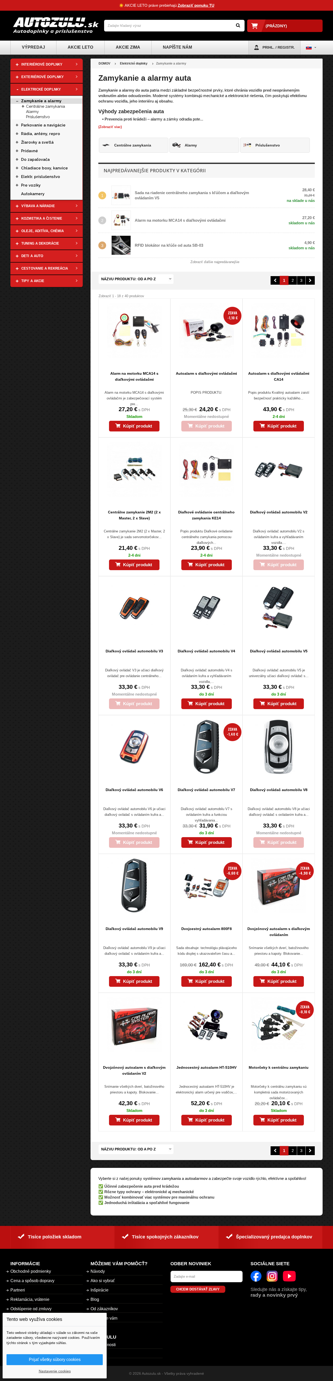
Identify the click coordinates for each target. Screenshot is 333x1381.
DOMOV (104, 63)
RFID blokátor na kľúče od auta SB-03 (169, 245)
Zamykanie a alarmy (41, 101)
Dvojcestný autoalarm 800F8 (206, 929)
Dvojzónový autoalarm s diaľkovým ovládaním (278, 932)
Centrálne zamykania (45, 106)
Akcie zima (128, 47)
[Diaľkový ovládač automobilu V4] (206, 608)
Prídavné (29, 151)
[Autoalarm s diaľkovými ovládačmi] (206, 330)
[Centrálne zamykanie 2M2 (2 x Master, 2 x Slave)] (134, 469)
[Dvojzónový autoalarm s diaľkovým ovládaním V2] (134, 1024)
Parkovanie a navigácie (44, 125)
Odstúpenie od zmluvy (31, 1309)
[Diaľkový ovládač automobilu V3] (134, 608)
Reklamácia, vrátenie (29, 1299)
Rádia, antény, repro (40, 133)
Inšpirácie (99, 1290)
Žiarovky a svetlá (37, 142)
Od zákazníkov (104, 1309)
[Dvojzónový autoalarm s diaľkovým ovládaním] (278, 885)
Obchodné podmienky (30, 1271)
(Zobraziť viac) (110, 127)
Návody (98, 1271)
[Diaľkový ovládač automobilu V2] (278, 469)
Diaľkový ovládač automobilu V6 (134, 790)
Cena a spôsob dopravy (32, 1280)
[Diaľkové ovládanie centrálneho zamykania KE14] (206, 469)
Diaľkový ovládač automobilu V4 (206, 651)
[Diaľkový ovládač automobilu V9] (134, 885)
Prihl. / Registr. (278, 47)
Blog (95, 1299)
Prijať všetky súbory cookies (55, 1359)
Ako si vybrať (103, 1280)
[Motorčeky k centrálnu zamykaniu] (278, 1024)
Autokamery (32, 194)
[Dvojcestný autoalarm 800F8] (206, 885)
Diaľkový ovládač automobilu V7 (206, 790)
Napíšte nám (177, 47)
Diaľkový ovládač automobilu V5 (279, 651)
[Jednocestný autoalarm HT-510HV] (206, 1024)
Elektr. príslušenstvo (40, 176)
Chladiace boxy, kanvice (44, 168)
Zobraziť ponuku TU (196, 5)
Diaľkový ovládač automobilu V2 (279, 512)
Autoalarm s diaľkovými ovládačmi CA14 (278, 376)
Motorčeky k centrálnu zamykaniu (279, 1067)
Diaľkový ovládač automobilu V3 (134, 651)
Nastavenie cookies (55, 1371)
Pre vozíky (31, 185)
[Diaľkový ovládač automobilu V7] (206, 747)
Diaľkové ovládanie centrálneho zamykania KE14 (206, 515)
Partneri (17, 1290)
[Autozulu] (55, 26)
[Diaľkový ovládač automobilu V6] (134, 747)
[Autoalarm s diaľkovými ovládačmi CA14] (278, 330)
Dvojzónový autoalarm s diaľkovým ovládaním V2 (134, 1070)
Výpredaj (33, 47)
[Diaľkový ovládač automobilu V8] (278, 747)
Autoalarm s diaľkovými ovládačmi (206, 373)
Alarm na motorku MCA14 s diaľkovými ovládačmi (180, 220)
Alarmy (32, 111)
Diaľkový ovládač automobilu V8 (279, 790)
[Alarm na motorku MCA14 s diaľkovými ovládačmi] (134, 330)
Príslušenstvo (38, 116)
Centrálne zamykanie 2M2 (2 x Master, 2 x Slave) (134, 515)
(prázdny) (276, 26)
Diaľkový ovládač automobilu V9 (134, 929)
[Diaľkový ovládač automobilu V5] (278, 608)
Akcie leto (80, 47)
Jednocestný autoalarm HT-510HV (206, 1067)
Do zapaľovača (35, 159)
